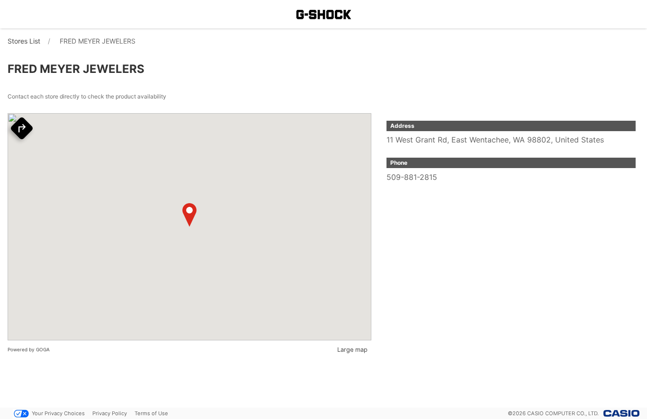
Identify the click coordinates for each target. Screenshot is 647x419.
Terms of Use (151, 413)
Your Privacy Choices (58, 413)
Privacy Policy (109, 413)
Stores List (24, 41)
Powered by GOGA (29, 349)
